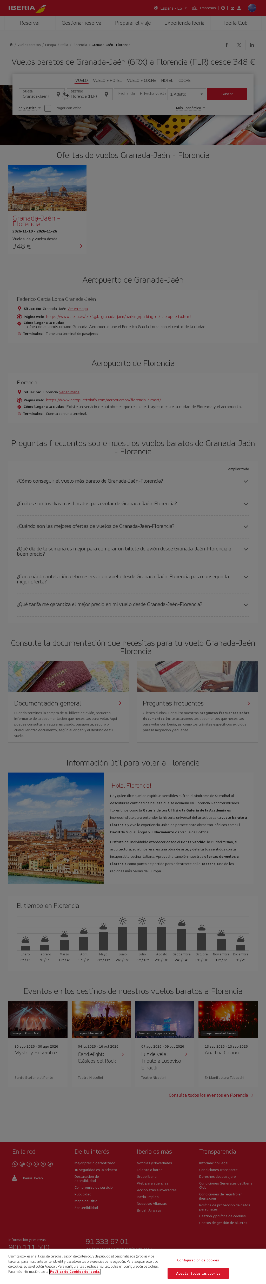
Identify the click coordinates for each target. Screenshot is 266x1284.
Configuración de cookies (198, 1260)
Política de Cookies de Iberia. (75, 1271)
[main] (133, 1266)
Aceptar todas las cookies (198, 1273)
